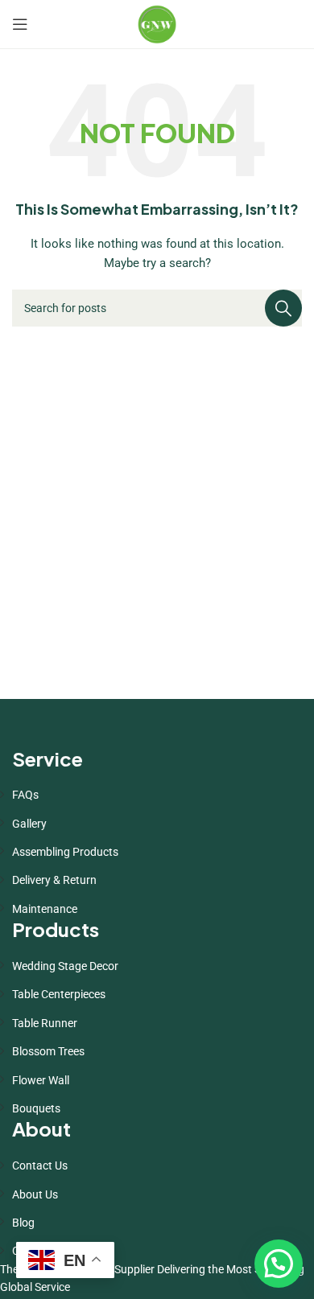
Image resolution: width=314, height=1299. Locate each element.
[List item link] (157, 795)
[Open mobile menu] (20, 24)
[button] (278, 1263)
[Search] (283, 308)
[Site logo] (157, 23)
